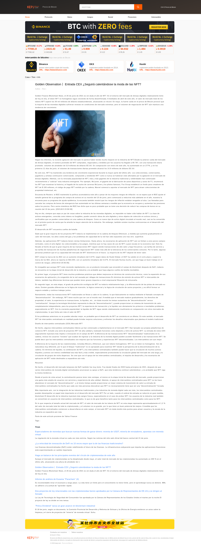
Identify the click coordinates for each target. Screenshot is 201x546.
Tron (33, 77)
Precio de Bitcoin (67, 543)
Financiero (132, 17)
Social (110, 17)
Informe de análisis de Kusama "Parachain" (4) (57, 479)
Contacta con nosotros (58, 532)
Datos (69, 17)
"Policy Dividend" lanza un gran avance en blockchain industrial (65, 506)
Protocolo (48, 17)
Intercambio (156, 17)
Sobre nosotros (77, 532)
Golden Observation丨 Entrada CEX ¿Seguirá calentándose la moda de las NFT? (73, 467)
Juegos (90, 17)
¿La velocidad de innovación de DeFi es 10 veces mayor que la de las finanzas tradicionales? (79, 444)
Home (27, 17)
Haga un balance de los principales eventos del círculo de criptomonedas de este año (75, 455)
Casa (27, 77)
